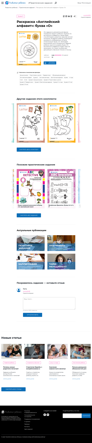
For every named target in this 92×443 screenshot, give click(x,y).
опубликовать (32, 315)
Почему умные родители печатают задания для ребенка (11, 369)
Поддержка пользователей (32, 419)
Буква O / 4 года (58, 82)
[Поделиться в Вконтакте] (69, 16)
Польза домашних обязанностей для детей (79, 368)
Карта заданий (28, 429)
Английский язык (44, 77)
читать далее (7, 379)
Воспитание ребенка (79, 362)
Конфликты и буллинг (33, 362)
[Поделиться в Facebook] (64, 16)
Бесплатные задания (57, 77)
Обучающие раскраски (58, 75)
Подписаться (86, 415)
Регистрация (86, 3)
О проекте (27, 421)
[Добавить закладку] (74, 16)
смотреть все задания (28, 215)
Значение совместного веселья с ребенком (57, 368)
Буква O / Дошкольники (35, 80)
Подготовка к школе (35, 75)
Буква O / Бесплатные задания (43, 82)
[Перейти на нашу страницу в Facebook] (44, 414)
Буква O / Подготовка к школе (52, 80)
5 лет (21, 80)
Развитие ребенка (9, 362)
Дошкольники (24, 75)
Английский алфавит (26, 77)
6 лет (25, 80)
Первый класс (47, 75)
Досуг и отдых (54, 362)
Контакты (27, 426)
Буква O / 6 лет (24, 84)
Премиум (27, 424)
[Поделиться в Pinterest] (66, 16)
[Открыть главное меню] (2, 3)
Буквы (66, 77)
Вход (79, 3)
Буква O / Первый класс (26, 82)
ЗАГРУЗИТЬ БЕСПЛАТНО (51, 63)
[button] (14, 123)
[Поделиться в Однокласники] (71, 16)
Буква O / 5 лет (68, 82)
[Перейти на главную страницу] (15, 3)
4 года (71, 77)
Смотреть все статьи (13, 389)
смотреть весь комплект (28, 149)
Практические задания (41, 3)
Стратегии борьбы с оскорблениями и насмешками (34, 368)
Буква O (20, 16)
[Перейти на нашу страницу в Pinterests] (48, 414)
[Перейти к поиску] (56, 3)
